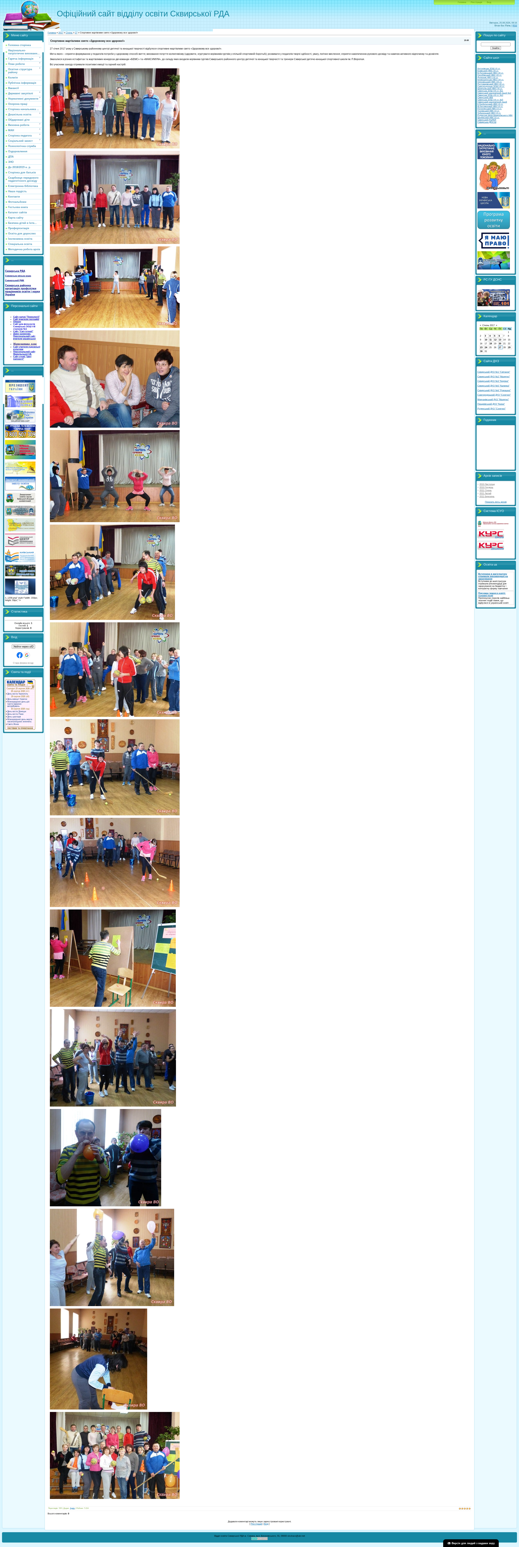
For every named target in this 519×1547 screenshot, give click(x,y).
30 (481, 351)
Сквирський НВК (485, 97)
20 (500, 343)
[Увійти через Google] (27, 655)
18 (490, 343)
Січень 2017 (488, 325)
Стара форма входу (23, 663)
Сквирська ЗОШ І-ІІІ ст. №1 (490, 91)
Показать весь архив (496, 502)
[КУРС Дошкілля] (490, 549)
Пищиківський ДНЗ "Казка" (491, 404)
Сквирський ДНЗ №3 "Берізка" (493, 381)
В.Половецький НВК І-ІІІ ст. (490, 73)
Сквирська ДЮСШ (486, 122)
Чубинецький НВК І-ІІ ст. (489, 113)
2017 (60, 32)
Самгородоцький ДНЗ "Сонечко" (494, 395)
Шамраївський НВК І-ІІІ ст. (490, 88)
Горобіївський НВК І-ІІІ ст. (489, 75)
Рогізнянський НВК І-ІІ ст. (489, 108)
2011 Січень (485, 490)
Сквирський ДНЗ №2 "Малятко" (493, 376)
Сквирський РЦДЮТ (486, 120)
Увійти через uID (23, 646)
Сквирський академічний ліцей (492, 102)
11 (490, 339)
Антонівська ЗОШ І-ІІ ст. (488, 68)
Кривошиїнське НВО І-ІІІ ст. (490, 79)
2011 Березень (486, 496)
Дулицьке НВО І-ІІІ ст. (487, 77)
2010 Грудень (486, 487)
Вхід (489, 2)
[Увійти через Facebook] (20, 655)
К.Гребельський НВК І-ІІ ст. (490, 104)
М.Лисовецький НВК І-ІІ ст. (490, 106)
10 (486, 339)
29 (509, 347)
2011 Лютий (485, 493)
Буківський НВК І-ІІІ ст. (488, 71)
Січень (69, 32)
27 (76, 32)
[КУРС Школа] (490, 537)
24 (486, 347)
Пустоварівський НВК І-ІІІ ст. (491, 84)
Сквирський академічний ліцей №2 (494, 93)
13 (500, 339)
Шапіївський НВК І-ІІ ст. (488, 117)
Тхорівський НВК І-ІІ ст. (488, 111)
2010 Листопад (487, 484)
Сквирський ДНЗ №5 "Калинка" (493, 385)
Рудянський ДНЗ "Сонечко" (491, 408)
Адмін (72, 1508)
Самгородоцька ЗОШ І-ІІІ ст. (491, 86)
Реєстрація (476, 2)
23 (481, 347)
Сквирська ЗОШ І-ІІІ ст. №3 (490, 95)
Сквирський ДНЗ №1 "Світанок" (493, 372)
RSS (515, 25)
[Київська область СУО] (493, 526)
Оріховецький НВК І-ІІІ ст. (489, 82)
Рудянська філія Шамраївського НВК (495, 115)
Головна (462, 2)
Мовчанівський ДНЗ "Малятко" (493, 399)
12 (495, 339)
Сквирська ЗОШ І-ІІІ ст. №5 (490, 100)
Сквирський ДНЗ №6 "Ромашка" (494, 390)
